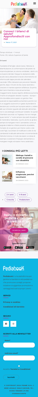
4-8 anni (22, 195)
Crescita (10, 200)
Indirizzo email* (11, 353)
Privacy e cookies (11, 302)
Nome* (7, 340)
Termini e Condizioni (20, 369)
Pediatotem (24, 200)
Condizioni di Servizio (13, 307)
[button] (34, 3)
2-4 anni (10, 195)
